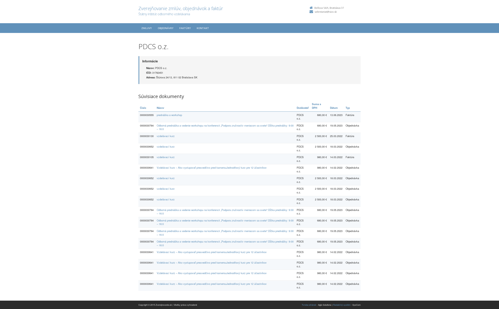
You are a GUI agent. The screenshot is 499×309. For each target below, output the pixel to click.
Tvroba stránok (309, 304)
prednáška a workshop (169, 115)
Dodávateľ (303, 108)
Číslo (143, 108)
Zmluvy (146, 28)
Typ (348, 108)
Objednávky (165, 28)
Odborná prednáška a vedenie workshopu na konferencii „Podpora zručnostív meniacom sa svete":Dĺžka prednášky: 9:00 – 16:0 (225, 127)
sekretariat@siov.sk (326, 11)
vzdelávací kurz (166, 136)
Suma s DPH (316, 106)
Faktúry (185, 28)
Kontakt (203, 28)
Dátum (334, 108)
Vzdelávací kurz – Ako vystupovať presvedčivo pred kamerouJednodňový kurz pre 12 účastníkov (212, 167)
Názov (160, 108)
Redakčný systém (341, 304)
